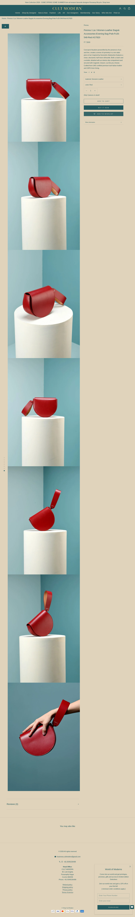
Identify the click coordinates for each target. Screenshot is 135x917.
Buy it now (103, 107)
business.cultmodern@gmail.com (68, 856)
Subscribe (113, 907)
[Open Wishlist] (132, 907)
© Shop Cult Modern (67, 908)
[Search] (125, 8)
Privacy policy (67, 890)
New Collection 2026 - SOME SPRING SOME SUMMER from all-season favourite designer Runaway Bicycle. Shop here (67, 2)
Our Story (96, 13)
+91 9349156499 (70, 862)
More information (90, 122)
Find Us (117, 13)
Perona (86, 25)
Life (59, 13)
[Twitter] (91, 72)
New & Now (43, 13)
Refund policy (67, 885)
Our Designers (72, 13)
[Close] (130, 866)
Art (64, 13)
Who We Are (107, 13)
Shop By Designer (29, 13)
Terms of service (67, 892)
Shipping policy (67, 887)
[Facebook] (89, 72)
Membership (85, 13)
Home (17, 13)
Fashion (53, 13)
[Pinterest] (94, 72)
